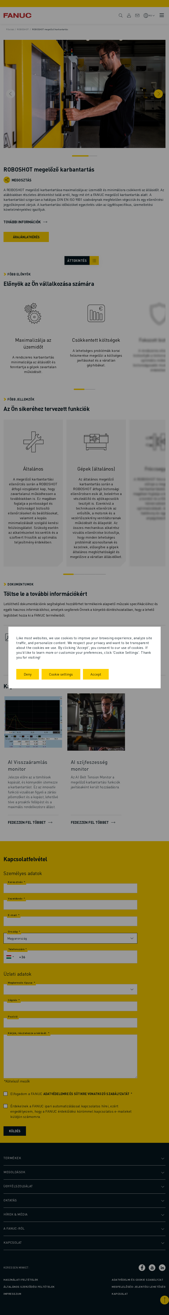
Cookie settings (61, 674)
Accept (95, 674)
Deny (27, 674)
